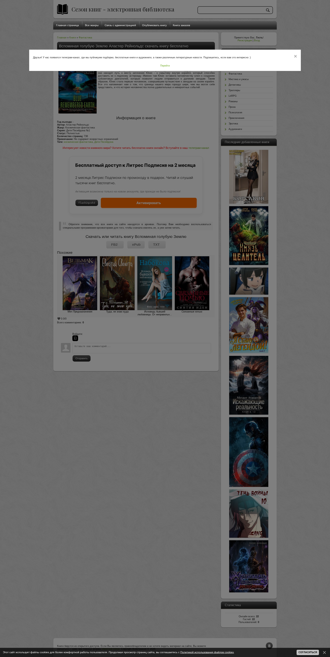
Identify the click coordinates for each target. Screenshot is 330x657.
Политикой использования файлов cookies (207, 652)
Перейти (165, 65)
